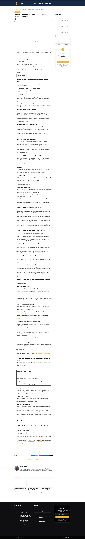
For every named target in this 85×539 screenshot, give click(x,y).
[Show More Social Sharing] (52, 19)
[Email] (11, 57)
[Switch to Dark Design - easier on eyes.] (68, 3)
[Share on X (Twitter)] (48, 19)
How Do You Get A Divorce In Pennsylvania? (44, 521)
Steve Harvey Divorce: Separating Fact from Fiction (38, 203)
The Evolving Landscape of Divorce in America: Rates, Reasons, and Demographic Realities (44, 515)
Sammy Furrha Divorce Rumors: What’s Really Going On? (46, 489)
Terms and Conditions (21, 0)
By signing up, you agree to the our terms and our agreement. (63, 65)
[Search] (70, 3)
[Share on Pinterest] (50, 19)
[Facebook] (11, 47)
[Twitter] (11, 50)
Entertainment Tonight (20, 142)
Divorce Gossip (40, 3)
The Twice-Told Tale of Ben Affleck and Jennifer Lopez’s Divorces (33, 489)
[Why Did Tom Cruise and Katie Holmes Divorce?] (20, 483)
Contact (36, 0)
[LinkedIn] (11, 52)
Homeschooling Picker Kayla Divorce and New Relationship (65, 24)
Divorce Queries (48, 3)
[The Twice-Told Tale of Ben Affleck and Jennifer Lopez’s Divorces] (34, 483)
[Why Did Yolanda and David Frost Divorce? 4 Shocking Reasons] (33, 31)
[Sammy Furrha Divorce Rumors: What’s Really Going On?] (47, 483)
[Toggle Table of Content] (27, 75)
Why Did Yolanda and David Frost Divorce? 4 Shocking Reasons (65, 18)
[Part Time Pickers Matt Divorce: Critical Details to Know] (57, 30)
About (15, 0)
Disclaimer (26, 0)
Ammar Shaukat (23, 466)
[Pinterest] (11, 55)
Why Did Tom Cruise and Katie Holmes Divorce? (20, 489)
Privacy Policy (32, 0)
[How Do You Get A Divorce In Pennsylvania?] (36, 521)
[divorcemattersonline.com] (19, 3)
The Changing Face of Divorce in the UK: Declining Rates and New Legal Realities (45, 510)
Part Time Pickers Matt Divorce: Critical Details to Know (65, 30)
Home (35, 3)
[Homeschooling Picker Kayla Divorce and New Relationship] (57, 24)
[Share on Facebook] (47, 19)
